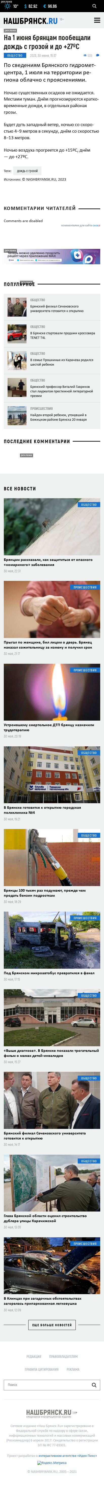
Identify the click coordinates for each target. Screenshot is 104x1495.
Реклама (73, 1369)
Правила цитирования (42, 1369)
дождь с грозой (27, 171)
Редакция (34, 1356)
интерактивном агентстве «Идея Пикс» (68, 1456)
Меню (97, 20)
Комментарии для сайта (80, 225)
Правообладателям (63, 1356)
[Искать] (94, 1385)
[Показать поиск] (94, 6)
